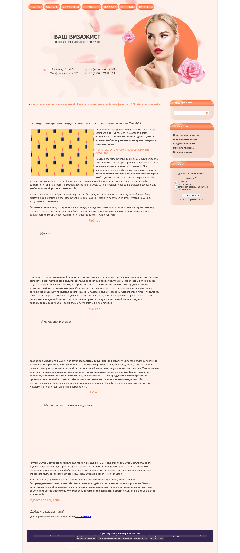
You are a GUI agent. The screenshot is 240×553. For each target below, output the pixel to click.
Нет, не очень (184, 184)
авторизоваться (83, 516)
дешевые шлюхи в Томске (45, 536)
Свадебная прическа (184, 143)
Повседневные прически (186, 135)
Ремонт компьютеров (73, 543)
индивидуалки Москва (86, 538)
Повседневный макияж (185, 139)
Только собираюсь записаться (193, 187)
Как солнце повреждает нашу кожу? (53, 104)
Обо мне (52, 6)
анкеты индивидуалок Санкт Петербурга (115, 538)
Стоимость (91, 6)
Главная (35, 6)
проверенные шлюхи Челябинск (90, 536)
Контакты (127, 6)
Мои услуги (71, 6)
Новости (110, 6)
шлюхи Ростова (141, 538)
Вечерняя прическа (183, 148)
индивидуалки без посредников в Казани (188, 536)
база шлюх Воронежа (115, 536)
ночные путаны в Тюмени (158, 536)
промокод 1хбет (156, 538)
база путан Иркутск (66, 536)
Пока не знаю (184, 189)
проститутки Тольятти (136, 536)
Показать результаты (191, 199)
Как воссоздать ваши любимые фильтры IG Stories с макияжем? (117, 104)
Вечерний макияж (182, 152)
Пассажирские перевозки (73, 548)
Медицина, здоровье (73, 545)
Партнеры (146, 6)
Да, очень (182, 181)
